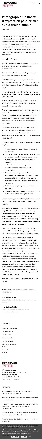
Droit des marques (7, 331)
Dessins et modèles (8, 338)
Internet (25, 290)
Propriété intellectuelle (9, 328)
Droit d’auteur (6, 334)
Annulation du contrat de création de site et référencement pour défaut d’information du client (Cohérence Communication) (20, 406)
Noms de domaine (7, 341)
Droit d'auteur (17, 290)
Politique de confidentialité (23, 433)
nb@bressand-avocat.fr (9, 375)
